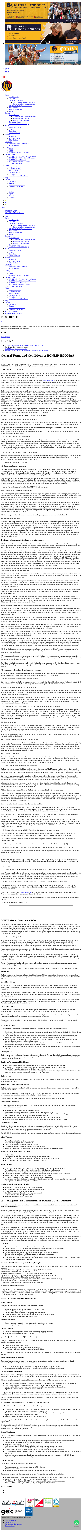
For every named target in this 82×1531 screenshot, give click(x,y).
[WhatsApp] (77, 1523)
